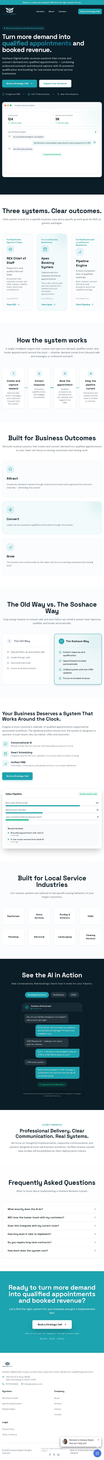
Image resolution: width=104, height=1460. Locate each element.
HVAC (73, 995)
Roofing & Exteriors (37, 995)
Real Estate (58, 995)
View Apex (46, 304)
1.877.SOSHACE (11, 1384)
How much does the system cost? (28, 1250)
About (51, 11)
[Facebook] (50, 1454)
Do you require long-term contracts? (29, 1242)
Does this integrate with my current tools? (33, 1225)
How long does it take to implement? (29, 1234)
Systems (40, 11)
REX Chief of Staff (10, 1398)
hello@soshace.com (33, 1384)
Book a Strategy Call (90, 11)
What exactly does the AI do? (25, 1209)
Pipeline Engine (8, 1409)
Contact (62, 11)
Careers (57, 1409)
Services (43, 1338)
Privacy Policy (8, 1429)
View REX (11, 304)
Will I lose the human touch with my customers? (36, 1217)
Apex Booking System (12, 1403)
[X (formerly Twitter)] (54, 1454)
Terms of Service (9, 1434)
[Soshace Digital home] (9, 11)
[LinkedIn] (58, 1454)
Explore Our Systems (55, 83)
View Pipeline (83, 304)
